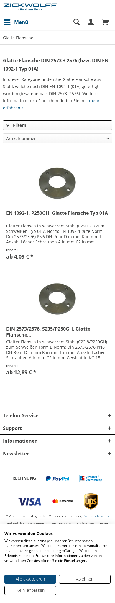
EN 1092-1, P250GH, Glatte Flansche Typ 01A (57, 213)
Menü (21, 22)
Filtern (19, 125)
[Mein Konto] (91, 22)
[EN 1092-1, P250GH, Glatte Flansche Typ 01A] (57, 182)
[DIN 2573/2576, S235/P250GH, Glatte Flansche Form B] (57, 297)
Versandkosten (96, 516)
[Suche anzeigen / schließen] (76, 22)
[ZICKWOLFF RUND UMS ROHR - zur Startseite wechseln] (30, 8)
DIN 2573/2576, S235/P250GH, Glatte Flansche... (48, 332)
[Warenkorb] (105, 22)
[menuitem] (15, 22)
